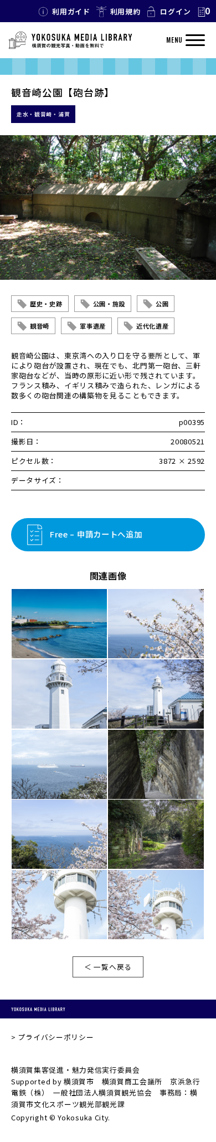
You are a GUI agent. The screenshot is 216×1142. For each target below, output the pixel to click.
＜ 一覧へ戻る (108, 966)
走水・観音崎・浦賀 (43, 114)
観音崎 (39, 325)
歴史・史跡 (46, 303)
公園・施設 (109, 303)
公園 (162, 303)
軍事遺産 (93, 325)
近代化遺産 (152, 325)
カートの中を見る (203, 11)
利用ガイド (71, 11)
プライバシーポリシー (56, 1037)
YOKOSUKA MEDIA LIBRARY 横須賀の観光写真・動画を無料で (70, 40)
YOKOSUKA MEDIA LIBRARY (38, 1009)
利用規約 (125, 11)
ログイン (175, 11)
